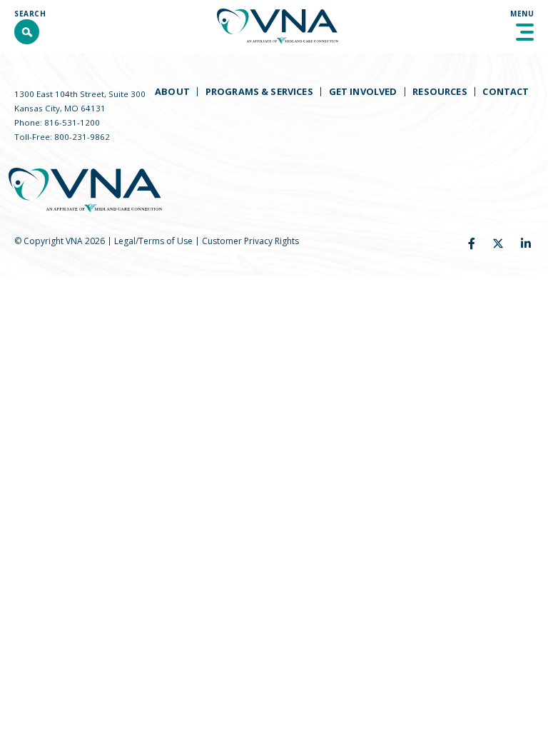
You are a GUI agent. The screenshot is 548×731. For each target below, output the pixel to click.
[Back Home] (277, 26)
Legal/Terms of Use (153, 241)
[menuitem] (171, 91)
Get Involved (363, 91)
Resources (439, 91)
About (172, 91)
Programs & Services (259, 91)
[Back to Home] (85, 190)
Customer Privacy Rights (250, 241)
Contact (505, 91)
